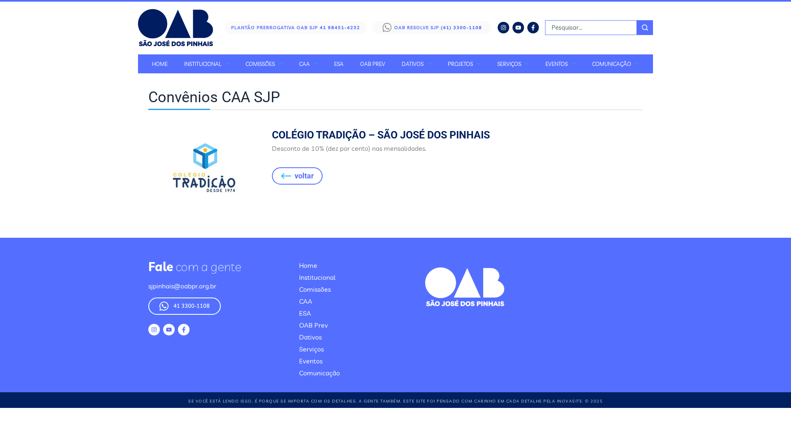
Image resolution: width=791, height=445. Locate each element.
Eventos (556, 64)
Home (160, 64)
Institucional (202, 64)
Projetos (460, 64)
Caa (304, 64)
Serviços (509, 64)
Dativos (413, 64)
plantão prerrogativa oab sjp (295, 27)
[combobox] (591, 27)
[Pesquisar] (645, 27)
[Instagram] (503, 27)
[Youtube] (518, 27)
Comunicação (611, 64)
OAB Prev (372, 64)
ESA (339, 64)
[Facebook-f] (533, 27)
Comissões (260, 64)
